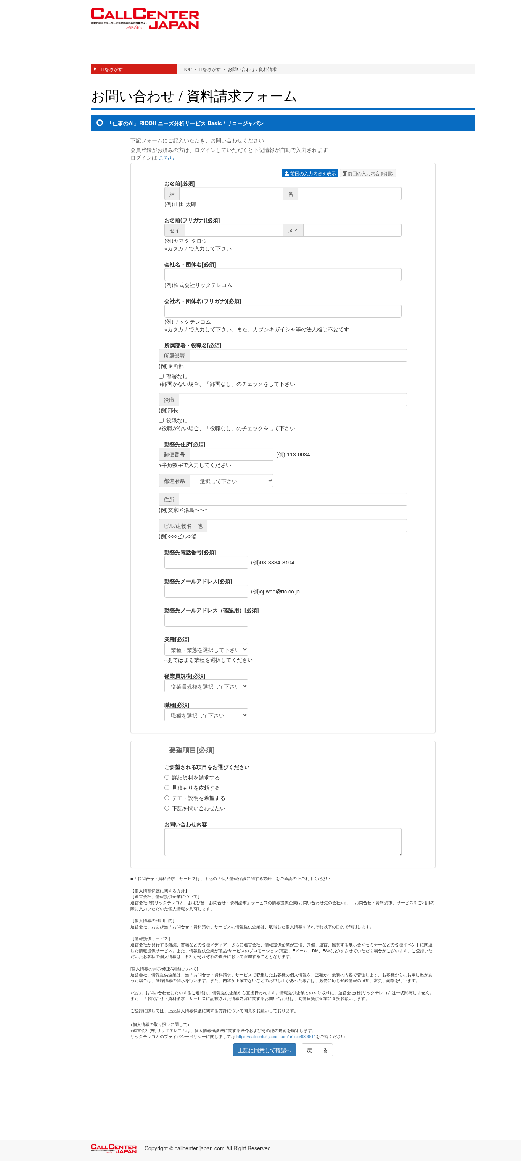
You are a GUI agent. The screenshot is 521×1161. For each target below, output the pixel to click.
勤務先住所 (185, 444)
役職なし (177, 420)
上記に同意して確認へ (264, 1050)
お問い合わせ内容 (185, 824)
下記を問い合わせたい (198, 808)
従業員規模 (185, 675)
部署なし (177, 376)
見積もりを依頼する (196, 787)
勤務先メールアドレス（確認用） (211, 610)
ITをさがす (112, 69)
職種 (177, 704)
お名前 (179, 183)
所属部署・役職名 (193, 345)
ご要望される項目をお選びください (207, 767)
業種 (177, 639)
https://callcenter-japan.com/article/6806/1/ (275, 1036)
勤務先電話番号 (190, 552)
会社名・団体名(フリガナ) (202, 301)
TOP (187, 69)
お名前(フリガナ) (192, 220)
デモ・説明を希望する (198, 797)
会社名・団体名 (190, 264)
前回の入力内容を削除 (370, 173)
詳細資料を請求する (196, 777)
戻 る (317, 1050)
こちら (167, 157)
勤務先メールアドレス (198, 581)
